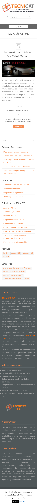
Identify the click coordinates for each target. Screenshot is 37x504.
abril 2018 (6, 253)
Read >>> (18, 126)
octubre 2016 (15, 253)
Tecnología (21, 122)
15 (18, 47)
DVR (21, 119)
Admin (19, 106)
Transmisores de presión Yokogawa (18, 156)
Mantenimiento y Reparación (15, 242)
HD (25, 119)
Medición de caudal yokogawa (15, 152)
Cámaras (16, 119)
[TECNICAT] (18, 11)
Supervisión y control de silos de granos (16, 279)
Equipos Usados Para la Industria (17, 231)
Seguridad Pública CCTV (13, 220)
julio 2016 (6, 256)
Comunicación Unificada (13, 224)
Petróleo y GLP (9, 216)
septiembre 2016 (27, 253)
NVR (29, 119)
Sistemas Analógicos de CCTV (19, 110)
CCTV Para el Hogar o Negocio (16, 227)
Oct (18, 45)
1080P (9, 119)
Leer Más (22, 501)
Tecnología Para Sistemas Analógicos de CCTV (18, 53)
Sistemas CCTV (10, 122)
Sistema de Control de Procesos (16, 167)
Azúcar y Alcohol (10, 208)
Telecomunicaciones (11, 189)
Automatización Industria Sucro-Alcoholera (17, 268)
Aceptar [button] (15, 501)
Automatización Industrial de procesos (19, 185)
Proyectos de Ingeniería (13, 193)
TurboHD (29, 122)
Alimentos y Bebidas (11, 212)
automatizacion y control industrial (14, 271)
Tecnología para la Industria (14, 196)
